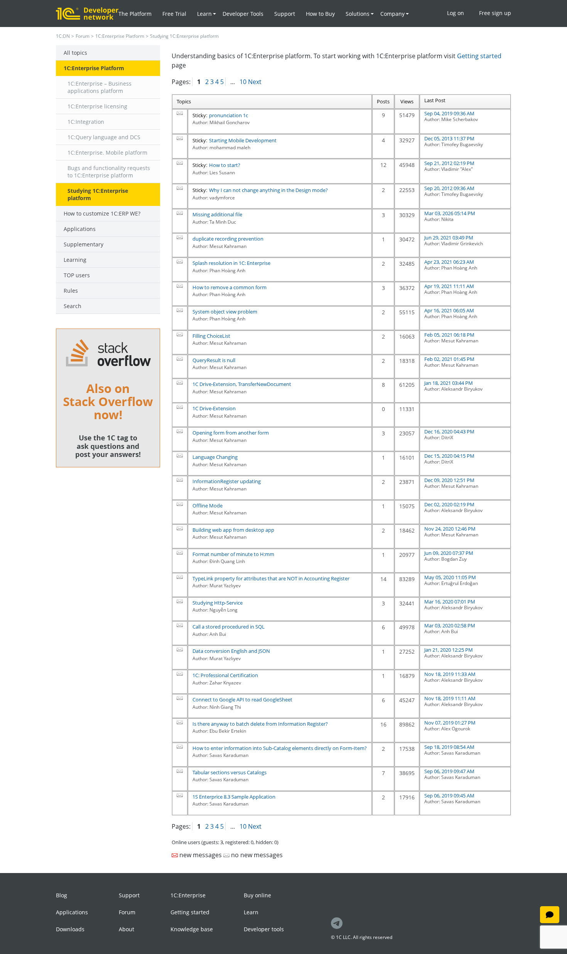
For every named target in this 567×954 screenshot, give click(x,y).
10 (243, 82)
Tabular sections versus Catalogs (229, 772)
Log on (455, 13)
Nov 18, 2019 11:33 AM (450, 674)
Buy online (257, 895)
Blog (61, 895)
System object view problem (224, 311)
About (126, 929)
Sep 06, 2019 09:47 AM (449, 771)
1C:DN (63, 36)
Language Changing (215, 456)
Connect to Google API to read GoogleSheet (242, 699)
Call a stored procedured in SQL (228, 626)
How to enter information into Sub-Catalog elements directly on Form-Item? (279, 748)
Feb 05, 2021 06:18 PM (449, 334)
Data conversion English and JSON (231, 650)
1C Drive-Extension (214, 408)
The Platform (135, 13)
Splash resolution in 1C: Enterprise (231, 263)
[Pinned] (180, 113)
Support (284, 13)
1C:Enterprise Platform (119, 36)
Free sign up (495, 13)
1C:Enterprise (188, 895)
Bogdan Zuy (454, 559)
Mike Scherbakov (459, 119)
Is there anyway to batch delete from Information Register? (260, 723)
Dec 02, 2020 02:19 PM (449, 504)
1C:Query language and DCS (104, 137)
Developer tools (264, 929)
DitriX (447, 437)
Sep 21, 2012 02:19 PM (449, 163)
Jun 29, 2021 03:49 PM (448, 237)
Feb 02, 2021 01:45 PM (449, 359)
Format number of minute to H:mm (233, 554)
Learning (75, 259)
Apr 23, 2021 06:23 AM (449, 261)
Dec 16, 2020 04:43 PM (449, 431)
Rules (71, 290)
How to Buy (320, 13)
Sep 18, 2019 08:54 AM (449, 746)
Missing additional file (217, 214)
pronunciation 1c (228, 115)
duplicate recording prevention (227, 238)
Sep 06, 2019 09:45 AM (449, 795)
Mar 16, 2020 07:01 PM (449, 601)
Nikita (447, 219)
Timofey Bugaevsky (462, 144)
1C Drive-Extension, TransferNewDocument (241, 384)
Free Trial (174, 13)
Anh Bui (449, 631)
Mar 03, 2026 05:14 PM (449, 213)
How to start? (224, 165)
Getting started (479, 56)
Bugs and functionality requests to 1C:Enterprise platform (109, 171)
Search (72, 306)
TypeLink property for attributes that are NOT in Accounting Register (270, 578)
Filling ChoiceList (211, 335)
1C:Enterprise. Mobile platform (107, 152)
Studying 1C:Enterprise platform (98, 194)
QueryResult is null (213, 360)
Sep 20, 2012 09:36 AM (449, 188)
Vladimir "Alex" (457, 169)
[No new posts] (180, 213)
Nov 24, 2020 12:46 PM (450, 528)
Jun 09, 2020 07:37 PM (448, 552)
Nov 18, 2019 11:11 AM (450, 698)
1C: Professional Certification (225, 675)
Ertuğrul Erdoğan (459, 583)
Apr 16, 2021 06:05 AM (449, 310)
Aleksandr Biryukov (462, 389)
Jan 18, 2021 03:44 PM (448, 382)
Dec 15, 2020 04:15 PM (449, 455)
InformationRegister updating (226, 481)
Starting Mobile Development (243, 140)
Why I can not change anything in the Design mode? (268, 190)
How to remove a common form (229, 287)
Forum (82, 36)
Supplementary (83, 244)
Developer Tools (243, 13)
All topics (75, 52)
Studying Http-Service (217, 602)
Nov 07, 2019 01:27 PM (450, 722)
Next (255, 82)
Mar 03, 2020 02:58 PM (449, 625)
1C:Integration (86, 121)
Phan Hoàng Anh (459, 268)
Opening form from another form (230, 432)
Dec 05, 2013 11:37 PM (449, 138)
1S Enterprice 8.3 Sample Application (233, 796)
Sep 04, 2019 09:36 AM (449, 113)
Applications (80, 229)
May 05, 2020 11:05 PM (450, 577)
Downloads (70, 929)
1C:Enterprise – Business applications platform (100, 87)
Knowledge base (191, 929)
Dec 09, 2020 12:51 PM (449, 480)
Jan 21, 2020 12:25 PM (448, 649)
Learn (251, 912)
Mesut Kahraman (459, 340)
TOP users (77, 275)
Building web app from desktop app (233, 529)
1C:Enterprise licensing (97, 106)
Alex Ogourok (455, 728)
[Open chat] (549, 914)
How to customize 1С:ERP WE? (102, 213)
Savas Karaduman (460, 753)
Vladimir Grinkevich (462, 243)
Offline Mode (207, 505)
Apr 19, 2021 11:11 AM (449, 286)
